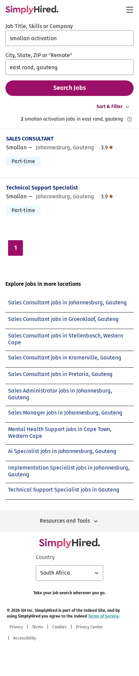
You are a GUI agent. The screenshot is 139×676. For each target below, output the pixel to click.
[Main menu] (130, 10)
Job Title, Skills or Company (39, 26)
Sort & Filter (109, 106)
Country (45, 557)
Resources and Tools (65, 521)
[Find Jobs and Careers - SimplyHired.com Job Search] (31, 9)
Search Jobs (69, 88)
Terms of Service (103, 616)
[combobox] (69, 38)
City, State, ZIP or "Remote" (38, 55)
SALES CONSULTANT (30, 138)
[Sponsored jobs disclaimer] (130, 119)
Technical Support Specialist (42, 187)
